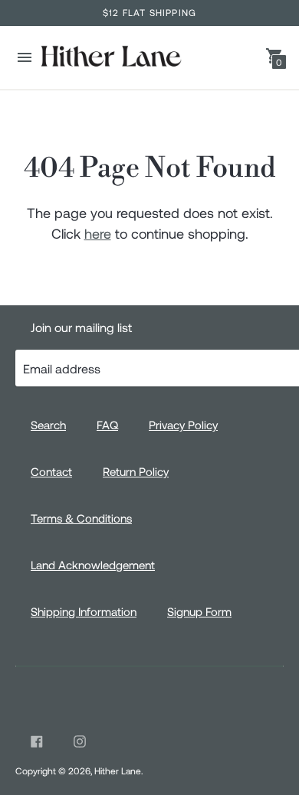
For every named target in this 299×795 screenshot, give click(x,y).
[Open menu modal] (24, 57)
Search (48, 425)
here (97, 233)
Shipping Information (83, 611)
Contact (51, 471)
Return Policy (136, 471)
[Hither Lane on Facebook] (37, 741)
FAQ (107, 425)
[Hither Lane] (110, 58)
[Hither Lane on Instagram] (80, 741)
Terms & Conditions (81, 518)
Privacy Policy (183, 425)
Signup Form (199, 611)
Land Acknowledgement (93, 565)
